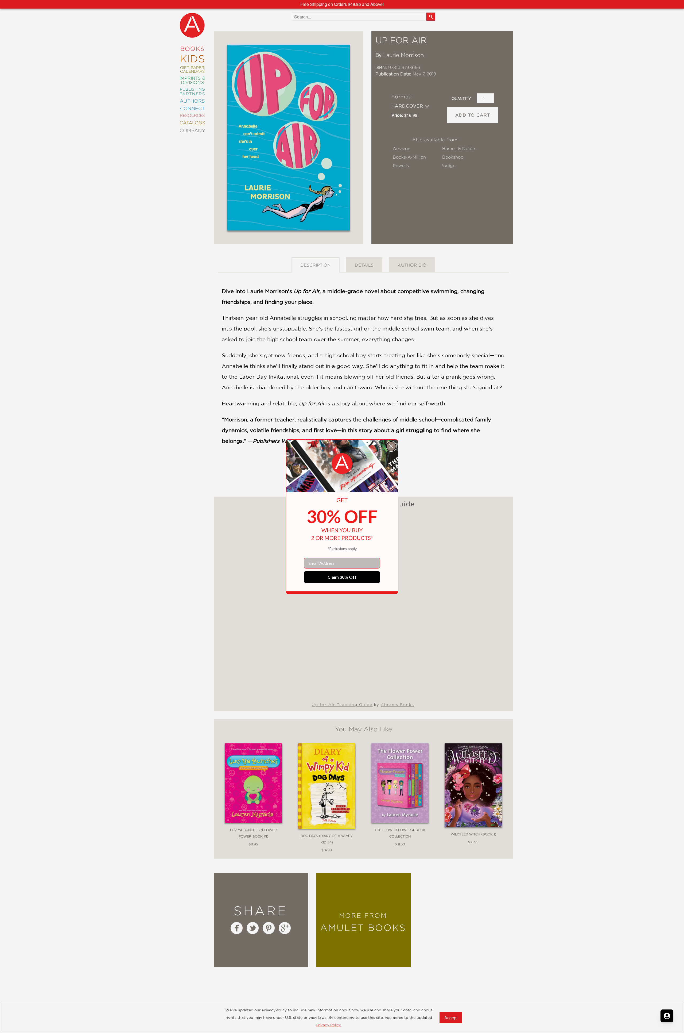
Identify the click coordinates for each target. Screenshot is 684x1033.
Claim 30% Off (342, 576)
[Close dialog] (391, 446)
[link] (342, 463)
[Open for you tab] (666, 1015)
